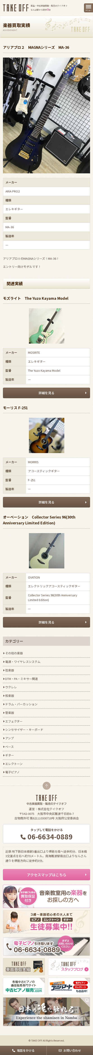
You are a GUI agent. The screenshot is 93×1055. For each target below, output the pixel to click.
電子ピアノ (12, 772)
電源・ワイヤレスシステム (22, 661)
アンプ (9, 738)
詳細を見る (46, 393)
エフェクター (14, 721)
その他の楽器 (14, 653)
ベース (9, 746)
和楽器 (9, 695)
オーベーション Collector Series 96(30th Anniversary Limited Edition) (39, 519)
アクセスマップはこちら (46, 874)
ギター (9, 755)
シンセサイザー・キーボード (24, 729)
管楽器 (9, 713)
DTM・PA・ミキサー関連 (21, 679)
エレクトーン (14, 764)
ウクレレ (11, 687)
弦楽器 (9, 670)
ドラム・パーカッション (21, 704)
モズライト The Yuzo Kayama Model (35, 298)
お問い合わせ (72, 1050)
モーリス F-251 (15, 407)
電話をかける (26, 1050)
